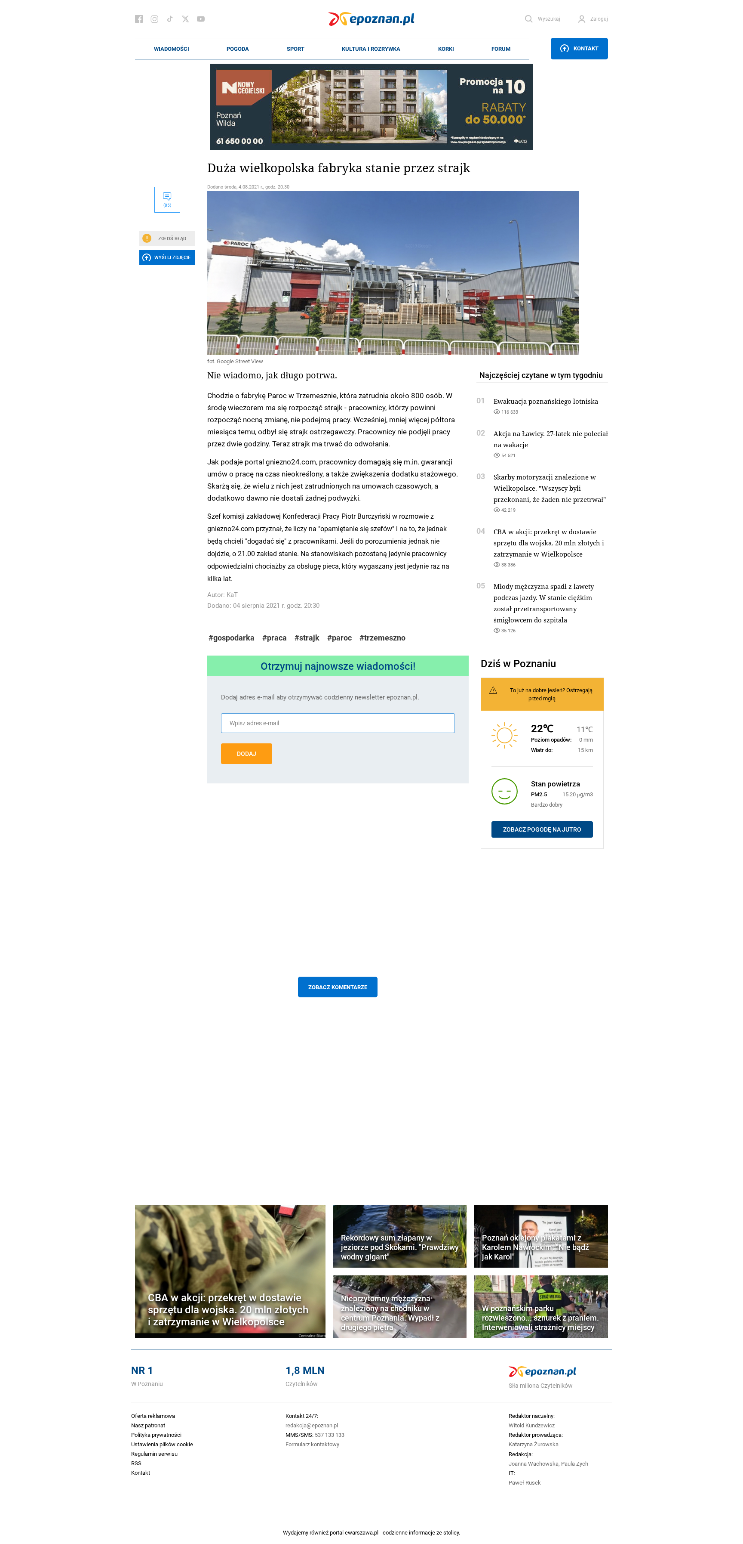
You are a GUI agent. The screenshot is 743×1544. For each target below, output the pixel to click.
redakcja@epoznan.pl (312, 1425)
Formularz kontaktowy (312, 1444)
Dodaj (246, 754)
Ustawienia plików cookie (162, 1444)
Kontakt (586, 48)
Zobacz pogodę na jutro (542, 829)
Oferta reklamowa (153, 1415)
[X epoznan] (185, 19)
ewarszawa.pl (361, 1532)
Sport (295, 48)
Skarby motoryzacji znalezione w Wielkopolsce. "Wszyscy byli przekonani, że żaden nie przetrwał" (550, 488)
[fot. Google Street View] (338, 273)
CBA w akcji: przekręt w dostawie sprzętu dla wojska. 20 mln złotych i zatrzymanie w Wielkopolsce (549, 542)
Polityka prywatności (156, 1434)
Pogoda (238, 48)
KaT (232, 595)
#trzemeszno (382, 638)
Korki (446, 48)
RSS (136, 1463)
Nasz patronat (148, 1425)
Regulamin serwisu (154, 1453)
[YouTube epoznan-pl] (201, 19)
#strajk (307, 638)
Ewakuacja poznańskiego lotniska (546, 401)
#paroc (339, 638)
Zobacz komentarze (337, 987)
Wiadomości (171, 48)
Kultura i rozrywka (371, 48)
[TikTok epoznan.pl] (170, 19)
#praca (274, 638)
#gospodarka (232, 638)
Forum (500, 48)
